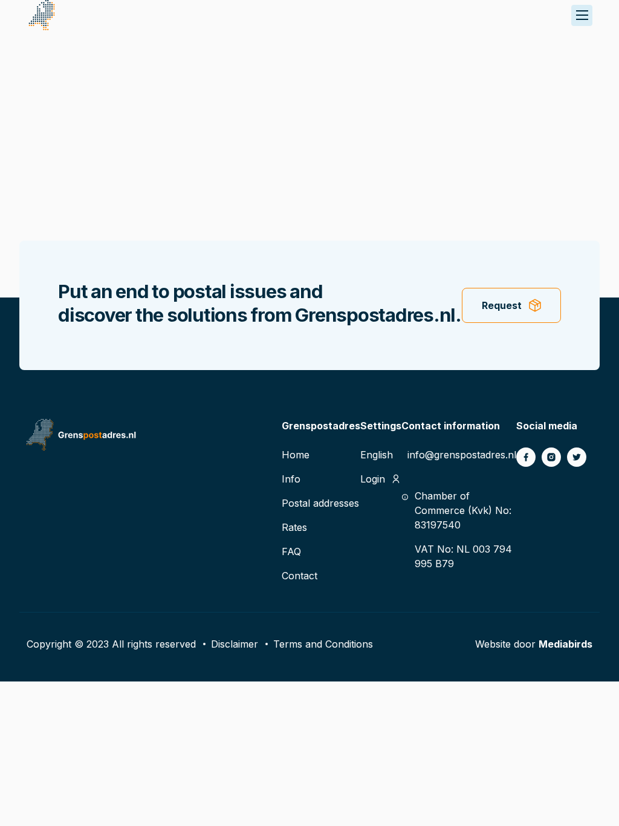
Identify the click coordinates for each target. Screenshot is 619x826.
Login (372, 479)
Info (291, 479)
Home (296, 455)
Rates (294, 527)
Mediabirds (565, 644)
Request (502, 305)
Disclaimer (234, 644)
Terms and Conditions (323, 644)
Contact (299, 576)
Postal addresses (320, 503)
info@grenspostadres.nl (461, 455)
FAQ (291, 551)
